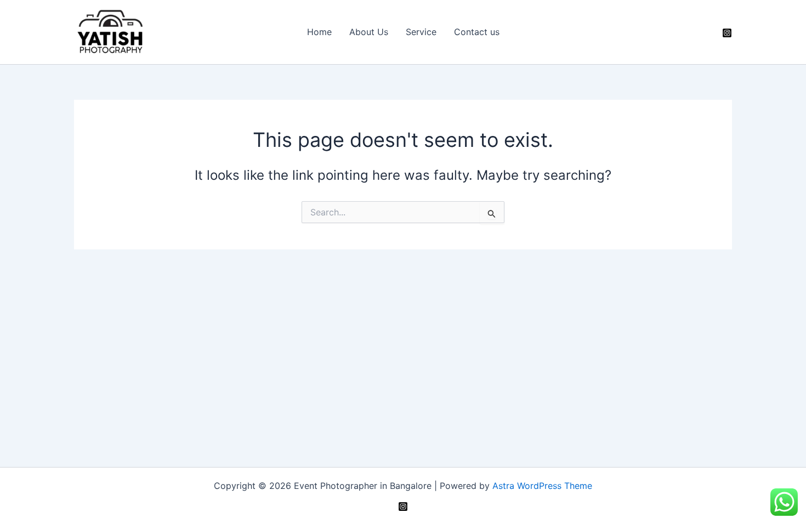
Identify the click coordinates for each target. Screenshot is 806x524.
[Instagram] (727, 33)
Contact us (477, 31)
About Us (368, 31)
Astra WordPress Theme (542, 485)
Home (319, 31)
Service (421, 31)
